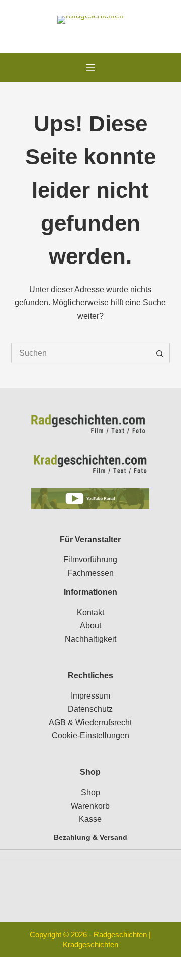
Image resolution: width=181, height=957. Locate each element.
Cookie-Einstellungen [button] (90, 735)
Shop (90, 792)
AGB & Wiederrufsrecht (90, 722)
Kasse (90, 819)
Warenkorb (90, 806)
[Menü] (90, 67)
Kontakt (90, 612)
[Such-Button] (160, 353)
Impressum (90, 695)
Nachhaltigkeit (90, 639)
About (90, 625)
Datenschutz (90, 709)
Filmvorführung (90, 559)
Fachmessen (90, 573)
